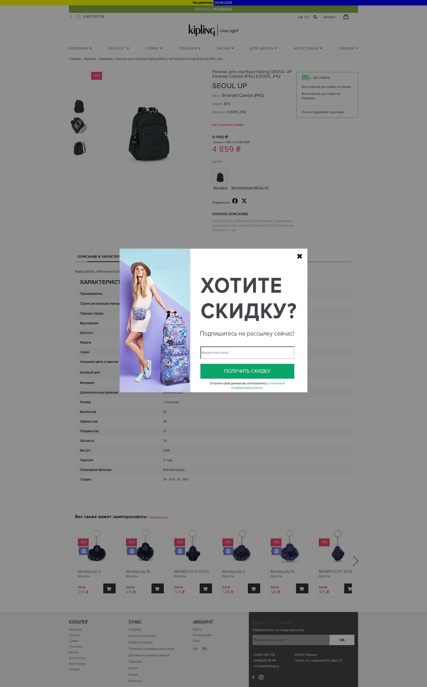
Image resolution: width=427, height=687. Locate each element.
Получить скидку (247, 371)
